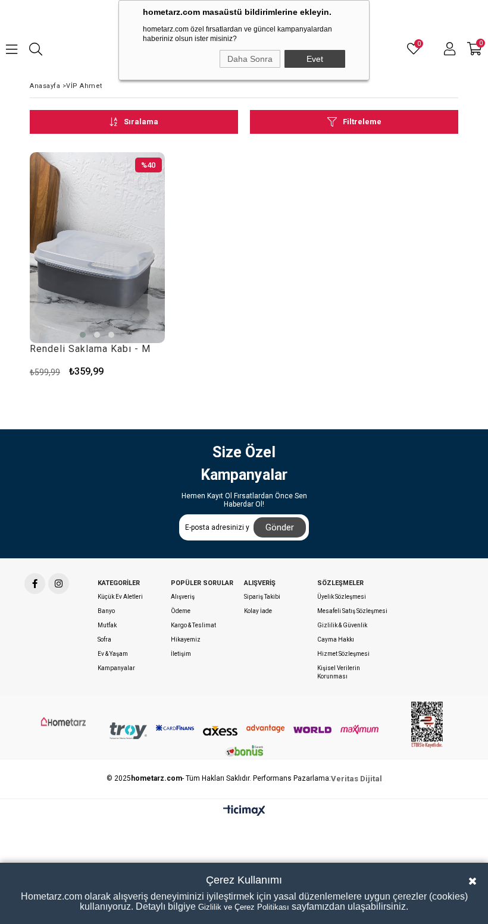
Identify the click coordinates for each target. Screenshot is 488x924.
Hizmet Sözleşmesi (343, 653)
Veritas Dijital (356, 778)
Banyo (106, 611)
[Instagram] (58, 583)
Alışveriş (183, 596)
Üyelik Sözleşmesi (341, 596)
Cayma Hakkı (335, 639)
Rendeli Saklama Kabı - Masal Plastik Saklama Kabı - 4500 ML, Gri (90, 348)
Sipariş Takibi (262, 596)
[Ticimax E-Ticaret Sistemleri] (244, 811)
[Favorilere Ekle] (151, 371)
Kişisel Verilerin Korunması (338, 672)
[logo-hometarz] (64, 721)
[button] (83, 335)
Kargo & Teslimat (193, 625)
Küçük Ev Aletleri (120, 596)
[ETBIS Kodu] (426, 725)
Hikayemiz (186, 639)
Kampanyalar (116, 668)
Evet (314, 59)
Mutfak (107, 625)
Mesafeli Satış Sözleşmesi (352, 611)
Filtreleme (362, 121)
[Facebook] (34, 583)
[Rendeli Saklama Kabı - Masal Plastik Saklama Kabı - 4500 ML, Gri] (97, 247)
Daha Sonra (250, 59)
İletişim (181, 653)
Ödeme (180, 611)
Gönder (279, 527)
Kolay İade (258, 611)
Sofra (104, 639)
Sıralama (141, 121)
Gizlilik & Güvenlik (342, 625)
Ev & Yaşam (113, 653)
